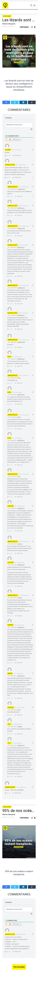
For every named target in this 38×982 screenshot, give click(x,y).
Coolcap (19, 544)
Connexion (8, 118)
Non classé (7, 16)
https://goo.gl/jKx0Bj (16, 790)
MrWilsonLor (12, 187)
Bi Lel (18, 378)
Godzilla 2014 (21, 189)
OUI (9, 724)
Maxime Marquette (8, 24)
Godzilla (19, 726)
